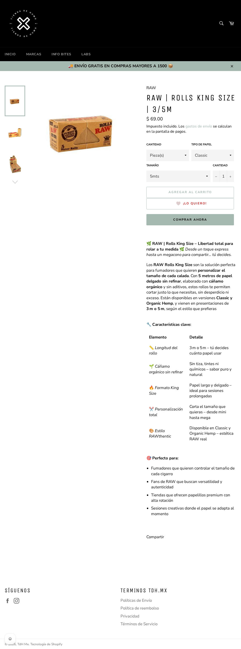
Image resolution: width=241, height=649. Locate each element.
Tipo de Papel (201, 144)
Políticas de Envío (136, 600)
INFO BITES (61, 54)
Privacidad (129, 616)
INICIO (10, 54)
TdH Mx (23, 644)
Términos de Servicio (138, 624)
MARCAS (33, 54)
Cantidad (153, 144)
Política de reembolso (139, 608)
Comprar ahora (190, 220)
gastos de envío (198, 126)
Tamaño (152, 165)
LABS (86, 54)
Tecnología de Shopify (46, 644)
